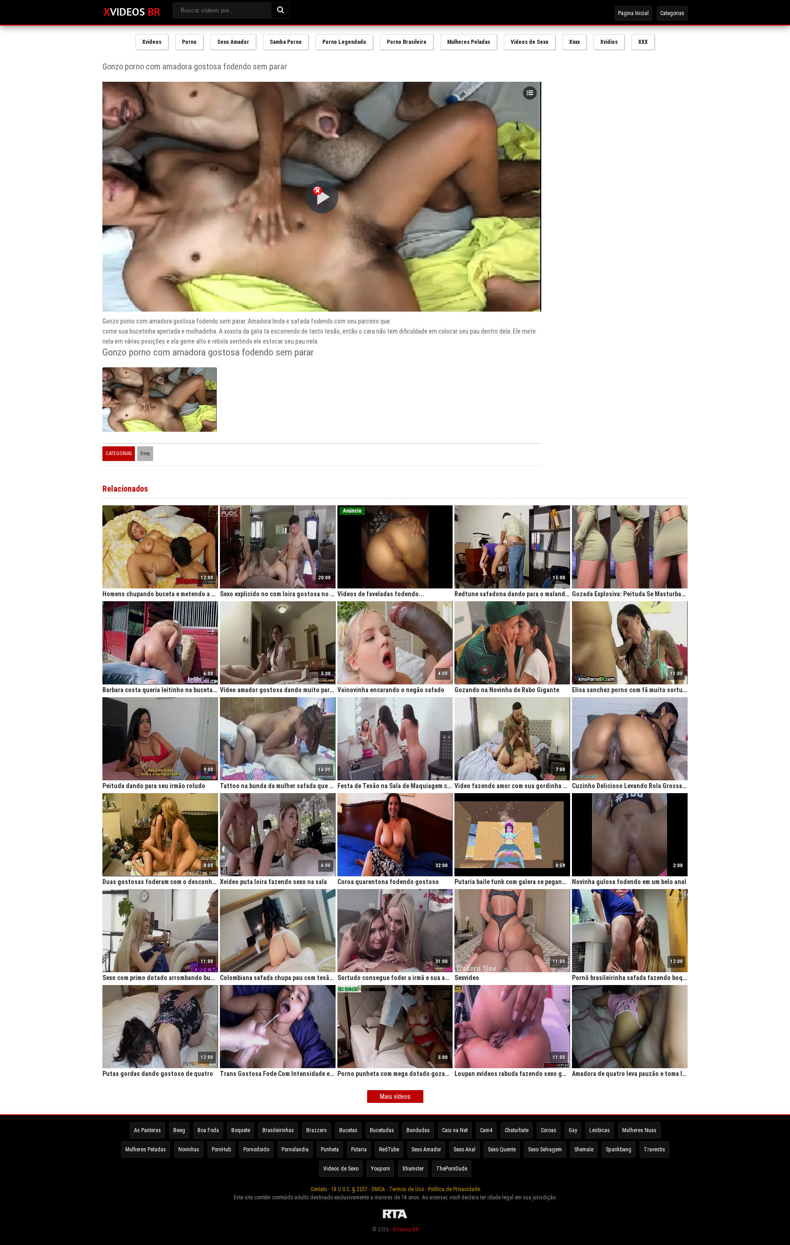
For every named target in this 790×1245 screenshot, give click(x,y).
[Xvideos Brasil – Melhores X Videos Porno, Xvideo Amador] (131, 12)
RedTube (389, 1149)
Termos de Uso (406, 1189)
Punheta (330, 1149)
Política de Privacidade (454, 1189)
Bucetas (348, 1130)
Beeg (145, 453)
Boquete (240, 1130)
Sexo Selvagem (545, 1149)
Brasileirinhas (278, 1130)
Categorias (672, 13)
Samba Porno (286, 42)
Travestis (654, 1149)
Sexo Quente (502, 1149)
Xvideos (151, 42)
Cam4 (486, 1130)
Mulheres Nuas (639, 1130)
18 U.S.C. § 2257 (349, 1189)
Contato (318, 1189)
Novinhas (188, 1149)
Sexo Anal (464, 1149)
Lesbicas (599, 1130)
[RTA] (395, 1218)
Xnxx (574, 42)
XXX (643, 42)
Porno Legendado (344, 42)
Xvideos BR (405, 1229)
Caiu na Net (455, 1130)
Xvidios (609, 42)
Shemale (583, 1149)
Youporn (380, 1169)
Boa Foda (208, 1130)
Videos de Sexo (530, 42)
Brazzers (316, 1130)
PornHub (221, 1149)
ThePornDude (451, 1169)
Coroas (548, 1130)
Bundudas (418, 1130)
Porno (189, 42)
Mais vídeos (395, 1096)
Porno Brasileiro (407, 42)
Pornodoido (256, 1149)
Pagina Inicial (633, 13)
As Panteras (147, 1130)
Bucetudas (382, 1130)
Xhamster (413, 1169)
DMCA (378, 1189)
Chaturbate (516, 1130)
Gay (573, 1130)
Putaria (359, 1149)
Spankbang (618, 1149)
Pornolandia (295, 1149)
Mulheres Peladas (468, 42)
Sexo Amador (233, 42)
